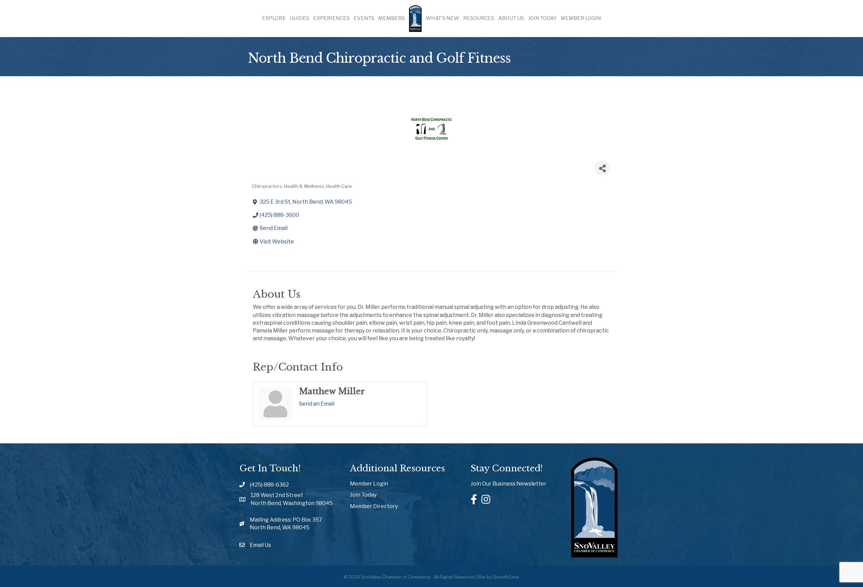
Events (364, 18)
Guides (299, 18)
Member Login (581, 18)
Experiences (331, 18)
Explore (274, 18)
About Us (511, 18)
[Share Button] (602, 168)
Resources (478, 18)
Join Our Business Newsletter (508, 483)
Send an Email (316, 404)
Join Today (542, 18)
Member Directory (374, 506)
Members (391, 18)
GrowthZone (506, 577)
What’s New (442, 18)
